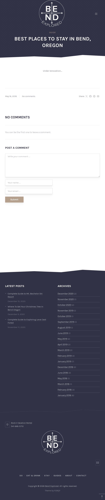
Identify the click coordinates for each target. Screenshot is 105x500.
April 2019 (62, 344)
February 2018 (65, 389)
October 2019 (64, 316)
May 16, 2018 (11, 96)
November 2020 (66, 299)
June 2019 (63, 333)
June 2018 (63, 372)
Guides (57, 475)
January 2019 (64, 361)
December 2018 (65, 367)
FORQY (57, 490)
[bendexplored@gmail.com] (97, 462)
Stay (47, 475)
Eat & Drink (33, 475)
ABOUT (68, 475)
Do (21, 475)
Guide (52, 32)
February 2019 (65, 355)
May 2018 (62, 378)
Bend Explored (52, 486)
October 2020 (64, 305)
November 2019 (65, 310)
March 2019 (63, 350)
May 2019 (62, 338)
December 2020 (66, 293)
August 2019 (64, 327)
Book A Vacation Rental (21, 423)
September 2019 (66, 321)
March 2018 (63, 384)
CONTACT (81, 475)
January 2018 (64, 395)
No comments (28, 96)
